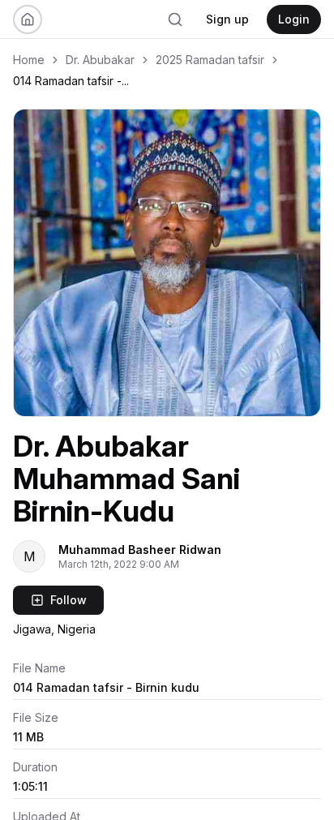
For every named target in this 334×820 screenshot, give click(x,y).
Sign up (227, 19)
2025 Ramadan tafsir (210, 60)
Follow (68, 600)
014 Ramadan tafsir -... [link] (71, 81)
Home (29, 60)
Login (294, 19)
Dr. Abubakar (100, 60)
